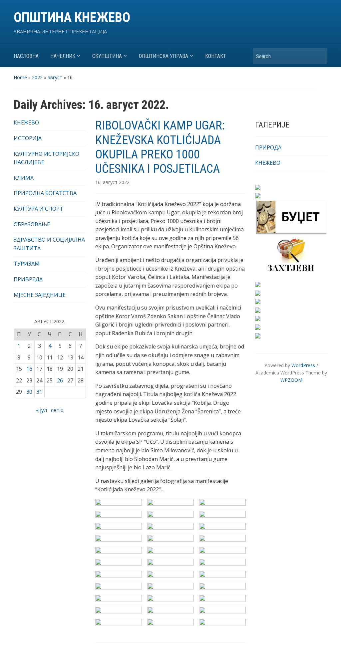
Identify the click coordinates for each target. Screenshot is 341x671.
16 (29, 368)
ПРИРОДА (268, 147)
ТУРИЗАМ (27, 263)
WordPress (303, 365)
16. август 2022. (113, 182)
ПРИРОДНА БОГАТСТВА (45, 193)
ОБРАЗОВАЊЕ (32, 224)
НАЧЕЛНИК (62, 56)
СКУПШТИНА (107, 56)
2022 (37, 77)
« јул (41, 410)
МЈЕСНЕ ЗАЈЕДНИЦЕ (40, 295)
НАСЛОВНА (26, 56)
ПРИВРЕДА (28, 279)
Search (319, 56)
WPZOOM (291, 380)
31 (39, 391)
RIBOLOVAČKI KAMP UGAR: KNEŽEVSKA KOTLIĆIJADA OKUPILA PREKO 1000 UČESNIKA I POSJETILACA (160, 147)
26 (60, 380)
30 (29, 391)
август (55, 77)
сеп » (57, 410)
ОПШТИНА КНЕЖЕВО (72, 17)
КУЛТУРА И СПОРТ (38, 208)
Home (20, 77)
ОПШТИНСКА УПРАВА (163, 56)
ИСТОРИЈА (28, 138)
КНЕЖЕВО (26, 122)
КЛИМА (24, 177)
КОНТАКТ (215, 56)
